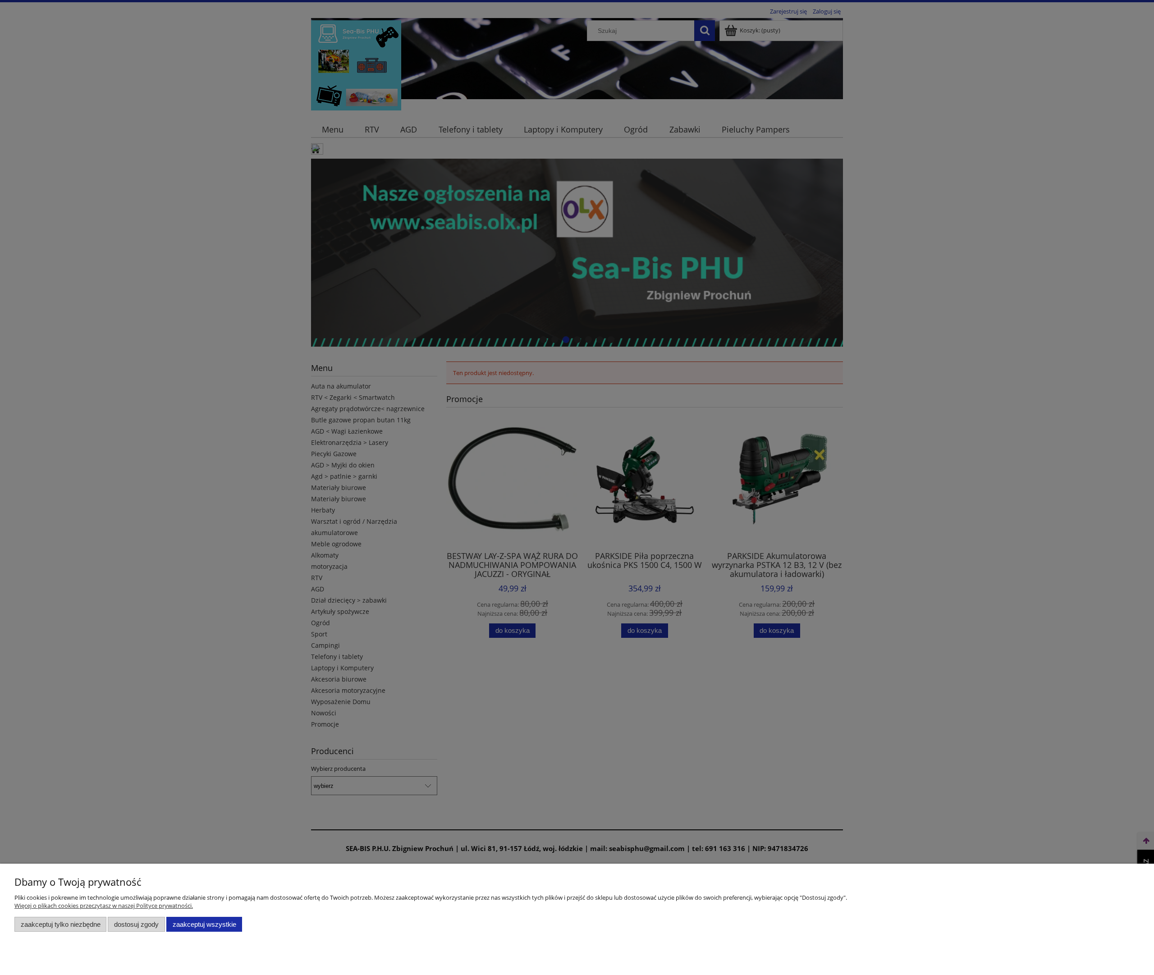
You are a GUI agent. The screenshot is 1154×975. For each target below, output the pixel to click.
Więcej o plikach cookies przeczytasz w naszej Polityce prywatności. (103, 906)
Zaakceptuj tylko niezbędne (61, 924)
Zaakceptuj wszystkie (204, 924)
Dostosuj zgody (136, 924)
